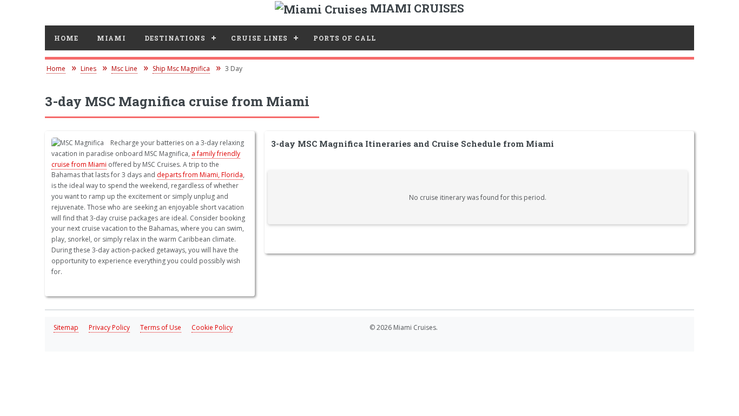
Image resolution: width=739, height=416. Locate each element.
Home (66, 38)
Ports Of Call (344, 38)
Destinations (175, 38)
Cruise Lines (259, 38)
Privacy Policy (109, 327)
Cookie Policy (212, 327)
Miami (111, 38)
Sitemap (66, 327)
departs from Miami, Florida (200, 174)
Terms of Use (160, 327)
